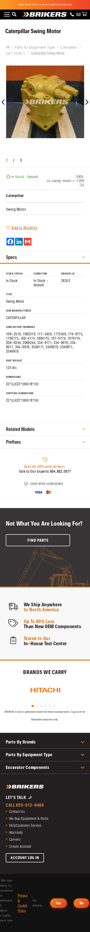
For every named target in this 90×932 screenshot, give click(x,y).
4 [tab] (45, 706)
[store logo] (45, 14)
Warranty (16, 832)
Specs (11, 257)
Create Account (20, 846)
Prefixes (13, 442)
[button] (9, 102)
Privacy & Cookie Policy (23, 903)
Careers (15, 839)
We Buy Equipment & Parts (28, 818)
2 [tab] (37, 706)
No (81, 903)
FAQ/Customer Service (25, 825)
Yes (58, 903)
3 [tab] (41, 706)
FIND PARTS (37, 540)
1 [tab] (32, 706)
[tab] (45, 257)
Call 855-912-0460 (25, 805)
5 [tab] (50, 706)
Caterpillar (69, 47)
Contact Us (17, 811)
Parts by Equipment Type (35, 47)
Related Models (20, 429)
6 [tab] (54, 706)
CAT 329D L (16, 53)
